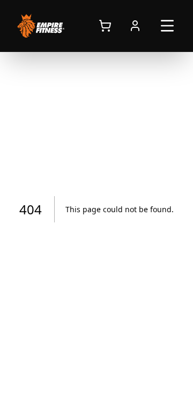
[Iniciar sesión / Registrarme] (135, 25)
